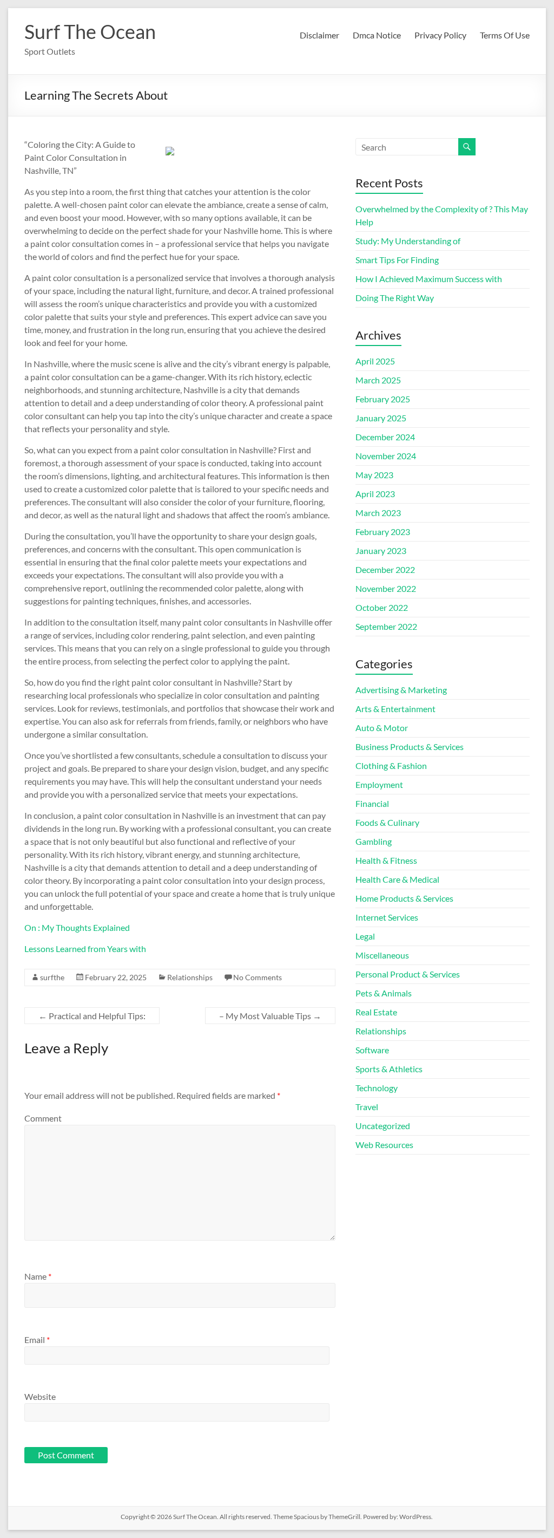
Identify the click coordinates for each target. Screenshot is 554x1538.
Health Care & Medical (397, 879)
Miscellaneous (382, 955)
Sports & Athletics (389, 1069)
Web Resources (384, 1144)
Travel (366, 1107)
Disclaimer (319, 35)
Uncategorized (382, 1125)
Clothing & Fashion (391, 765)
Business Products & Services (409, 746)
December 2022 (385, 569)
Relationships (190, 977)
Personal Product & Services (407, 974)
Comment (43, 1118)
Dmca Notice (377, 35)
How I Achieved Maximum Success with (428, 278)
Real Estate (376, 1012)
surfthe (52, 977)
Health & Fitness (386, 860)
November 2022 (385, 588)
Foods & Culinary (387, 822)
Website (40, 1396)
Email (37, 1339)
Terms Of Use (505, 35)
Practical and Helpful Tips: (92, 1016)
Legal (365, 936)
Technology (376, 1088)
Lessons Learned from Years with (85, 948)
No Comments (257, 977)
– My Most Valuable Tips (270, 1016)
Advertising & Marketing (401, 690)
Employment (379, 784)
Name (37, 1276)
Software (372, 1050)
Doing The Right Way (394, 297)
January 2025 (380, 418)
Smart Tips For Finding (397, 260)
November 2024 (385, 456)
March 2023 (378, 512)
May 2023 (374, 475)
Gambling (373, 841)
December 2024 (385, 437)
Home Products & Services (404, 898)
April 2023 (375, 493)
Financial (372, 803)
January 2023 (380, 550)
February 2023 (382, 531)
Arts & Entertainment (395, 708)
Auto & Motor (381, 727)
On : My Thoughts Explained (77, 927)
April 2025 (375, 361)
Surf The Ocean (90, 31)
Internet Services (386, 917)
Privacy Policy (440, 35)
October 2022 (381, 607)
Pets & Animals (383, 993)
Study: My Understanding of (407, 241)
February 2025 (382, 399)
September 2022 (386, 626)
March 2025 (378, 380)
